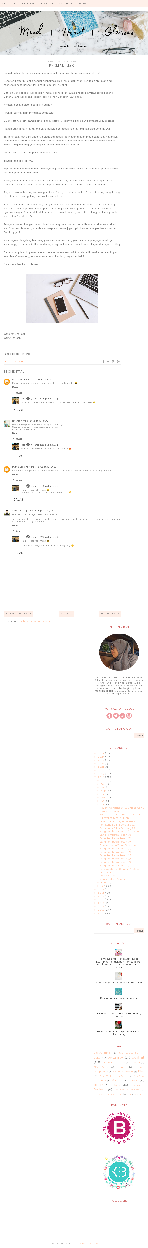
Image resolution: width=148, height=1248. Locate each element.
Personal (135, 1085)
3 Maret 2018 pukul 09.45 (37, 379)
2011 (101, 909)
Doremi (135, 1062)
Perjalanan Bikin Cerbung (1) (117, 828)
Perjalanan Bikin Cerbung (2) (117, 824)
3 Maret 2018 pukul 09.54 (35, 421)
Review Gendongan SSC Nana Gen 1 (122, 807)
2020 (101, 770)
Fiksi (141, 1071)
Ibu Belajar (122, 1076)
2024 (101, 756)
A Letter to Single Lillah (114, 818)
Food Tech (106, 1076)
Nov (104, 784)
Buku (97, 1057)
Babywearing (102, 1052)
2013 (101, 903)
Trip (129, 1094)
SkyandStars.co (88, 1243)
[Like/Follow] (109, 717)
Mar (103, 804)
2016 (101, 892)
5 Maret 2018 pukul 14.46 (44, 537)
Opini (116, 1085)
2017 (101, 889)
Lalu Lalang (107, 872)
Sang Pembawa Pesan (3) (115, 858)
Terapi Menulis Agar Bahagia (117, 821)
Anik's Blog (18, 511)
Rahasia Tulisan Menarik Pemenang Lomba (119, 1015)
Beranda (66, 613)
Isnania (16, 421)
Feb (103, 882)
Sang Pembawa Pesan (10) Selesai (121, 831)
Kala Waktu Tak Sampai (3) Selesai (121, 869)
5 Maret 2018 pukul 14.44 (44, 445)
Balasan (19, 393)
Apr (103, 801)
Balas (15, 387)
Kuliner (101, 1080)
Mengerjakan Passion (113, 879)
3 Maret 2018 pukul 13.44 (42, 467)
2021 (101, 766)
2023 (101, 760)
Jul (103, 794)
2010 (101, 913)
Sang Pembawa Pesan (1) (115, 865)
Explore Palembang (123, 1071)
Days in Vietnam (114, 1062)
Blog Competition (129, 1053)
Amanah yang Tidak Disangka (118, 845)
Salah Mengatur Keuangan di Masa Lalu (119, 982)
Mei (103, 797)
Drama (121, 1067)
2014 (101, 899)
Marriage (65, 3)
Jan (103, 886)
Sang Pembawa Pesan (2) (115, 862)
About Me (8, 3)
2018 (101, 777)
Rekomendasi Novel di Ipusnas (119, 998)
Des (103, 780)
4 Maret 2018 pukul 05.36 (39, 511)
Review (82, 3)
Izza (23, 399)
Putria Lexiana (20, 467)
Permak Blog (108, 875)
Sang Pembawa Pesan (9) (115, 835)
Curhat (20, 361)
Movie (135, 1080)
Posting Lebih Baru (18, 613)
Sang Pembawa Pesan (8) (115, 838)
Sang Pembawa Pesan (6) (115, 848)
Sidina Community (104, 1094)
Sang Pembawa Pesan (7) (115, 841)
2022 (101, 763)
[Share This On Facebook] (103, 361)
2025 (101, 753)
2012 (101, 906)
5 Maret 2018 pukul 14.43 (44, 399)
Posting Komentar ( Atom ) (35, 621)
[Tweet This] (108, 361)
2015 (101, 896)
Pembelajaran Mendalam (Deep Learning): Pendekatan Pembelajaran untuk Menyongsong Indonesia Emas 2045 (119, 963)
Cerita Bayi (27, 3)
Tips (120, 1094)
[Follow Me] (116, 717)
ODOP (31, 361)
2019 (101, 773)
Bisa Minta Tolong (110, 811)
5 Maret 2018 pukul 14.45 (44, 486)
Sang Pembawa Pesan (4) (115, 855)
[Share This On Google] (118, 361)
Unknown (17, 379)
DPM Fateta (101, 1067)
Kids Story (47, 3)
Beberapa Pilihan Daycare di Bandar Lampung (119, 1033)
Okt (103, 787)
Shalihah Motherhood (127, 1089)
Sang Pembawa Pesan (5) (115, 852)
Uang (138, 1094)
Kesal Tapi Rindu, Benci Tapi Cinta (121, 814)
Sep (103, 790)
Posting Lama (110, 613)
